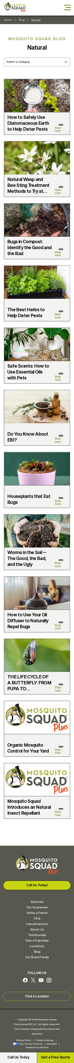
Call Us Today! (37, 885)
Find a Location (37, 996)
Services (37, 901)
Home (8, 20)
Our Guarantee (37, 907)
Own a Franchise (37, 940)
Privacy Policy (23, 1040)
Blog (21, 20)
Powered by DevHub (37, 1047)
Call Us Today (18, 1057)
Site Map (52, 1044)
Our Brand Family (37, 957)
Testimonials (37, 935)
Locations (37, 946)
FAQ (37, 918)
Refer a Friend (37, 913)
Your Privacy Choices (30, 1044)
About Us (37, 929)
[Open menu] (67, 8)
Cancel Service (37, 924)
